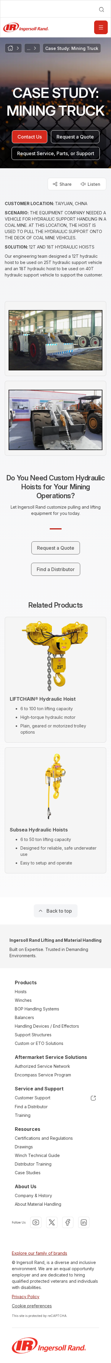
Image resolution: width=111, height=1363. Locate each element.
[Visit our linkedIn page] (83, 1222)
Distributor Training (33, 1164)
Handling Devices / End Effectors (47, 1026)
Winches (23, 1000)
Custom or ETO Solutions (39, 1043)
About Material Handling (38, 1204)
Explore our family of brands (39, 1253)
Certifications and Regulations (44, 1138)
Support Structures (33, 1034)
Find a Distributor (31, 1106)
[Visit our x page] (51, 1222)
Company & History (33, 1195)
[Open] (101, 27)
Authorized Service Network (42, 1066)
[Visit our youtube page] (35, 1222)
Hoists (21, 991)
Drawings (24, 1146)
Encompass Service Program (43, 1074)
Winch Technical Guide (37, 1155)
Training (22, 1115)
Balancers (24, 1017)
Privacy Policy (25, 1296)
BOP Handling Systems (37, 1008)
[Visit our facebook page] (67, 1222)
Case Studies (28, 1172)
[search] (101, 9)
